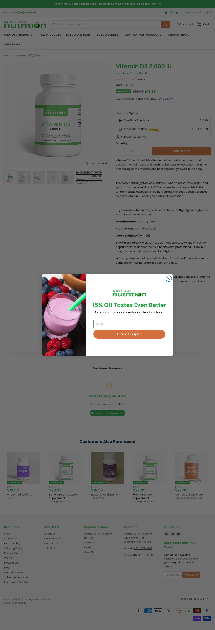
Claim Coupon (129, 334)
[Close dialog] (169, 279)
